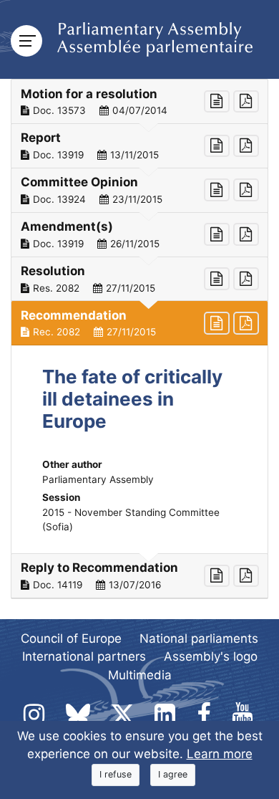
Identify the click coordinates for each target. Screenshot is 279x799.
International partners (84, 656)
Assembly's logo (211, 656)
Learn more (220, 754)
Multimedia (140, 675)
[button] (139, 102)
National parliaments (199, 638)
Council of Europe (71, 638)
